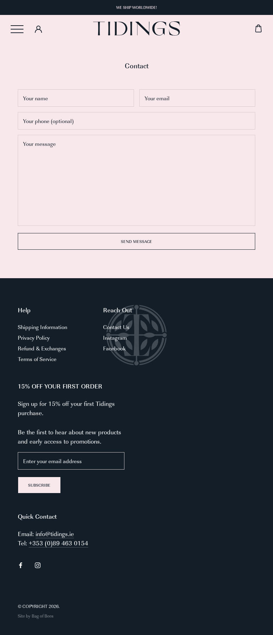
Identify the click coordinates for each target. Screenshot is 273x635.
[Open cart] (221, 28)
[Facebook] (20, 564)
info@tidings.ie (55, 533)
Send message (136, 241)
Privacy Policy (34, 337)
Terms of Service (37, 359)
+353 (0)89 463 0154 (58, 542)
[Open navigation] (17, 29)
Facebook (114, 348)
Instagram (115, 337)
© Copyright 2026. (39, 606)
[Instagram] (38, 564)
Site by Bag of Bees (35, 616)
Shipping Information (42, 327)
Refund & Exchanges (42, 348)
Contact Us (116, 327)
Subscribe (39, 485)
